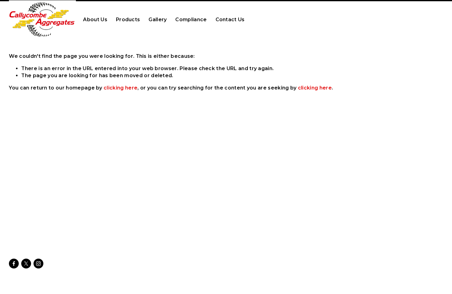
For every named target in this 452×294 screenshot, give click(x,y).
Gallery (158, 19)
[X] (26, 263)
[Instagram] (38, 263)
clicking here (120, 88)
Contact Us (230, 19)
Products (128, 19)
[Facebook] (14, 263)
